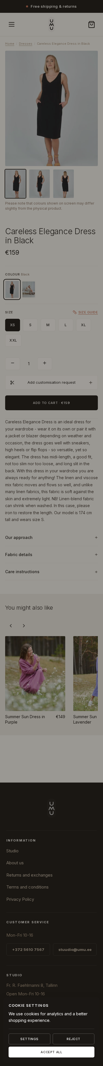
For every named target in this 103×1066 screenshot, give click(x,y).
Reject (73, 1039)
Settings (29, 1039)
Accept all (51, 1052)
